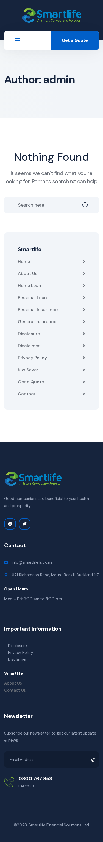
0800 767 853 (35, 778)
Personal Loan (32, 297)
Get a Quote (75, 40)
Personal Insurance (38, 309)
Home (24, 261)
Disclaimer (29, 346)
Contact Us (15, 690)
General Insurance (37, 321)
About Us (27, 273)
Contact (27, 394)
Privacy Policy (32, 358)
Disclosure (29, 334)
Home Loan (29, 285)
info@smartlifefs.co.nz (32, 562)
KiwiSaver (28, 370)
